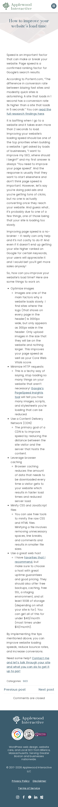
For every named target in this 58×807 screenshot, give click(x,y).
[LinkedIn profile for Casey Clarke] (35, 797)
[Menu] (53, 6)
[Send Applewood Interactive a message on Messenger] (29, 797)
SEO (25, 681)
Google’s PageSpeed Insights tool (29, 393)
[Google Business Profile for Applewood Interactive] (41, 797)
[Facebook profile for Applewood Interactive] (23, 797)
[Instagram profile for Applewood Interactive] (17, 797)
